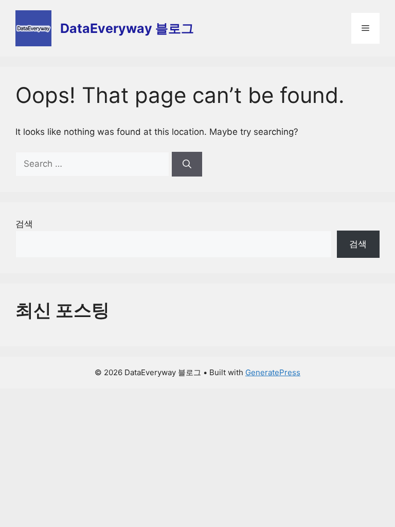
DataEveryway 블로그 (127, 28)
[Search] (187, 164)
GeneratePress (272, 372)
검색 (24, 224)
